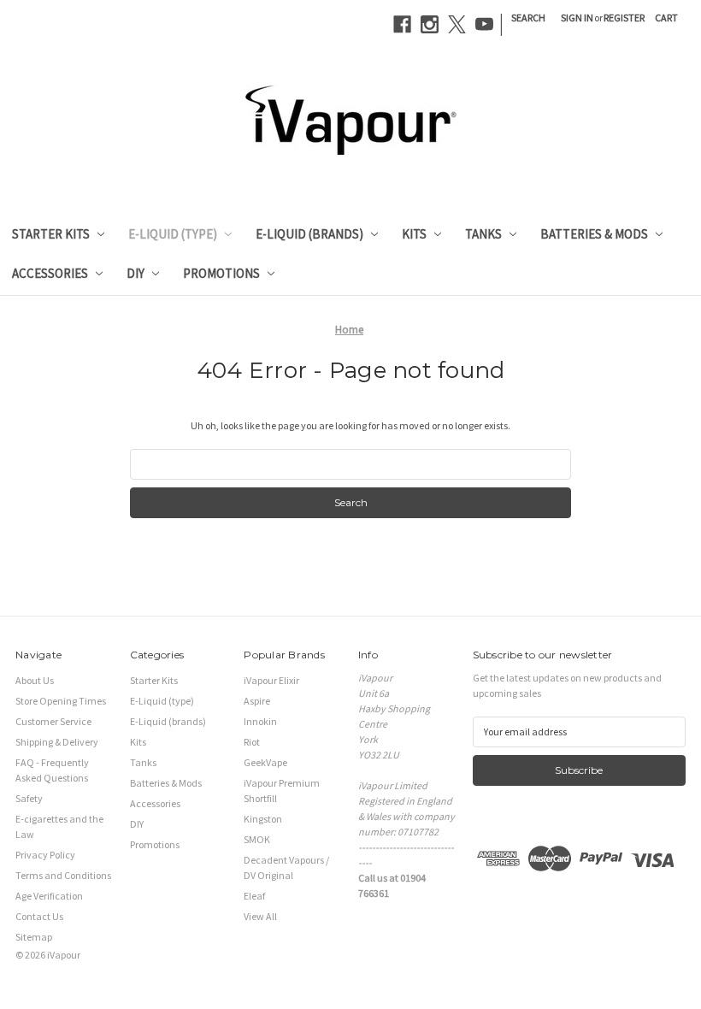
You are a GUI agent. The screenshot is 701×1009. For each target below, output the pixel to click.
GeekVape (265, 762)
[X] (457, 24)
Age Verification (49, 895)
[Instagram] (430, 24)
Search (528, 17)
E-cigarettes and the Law (59, 826)
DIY (135, 273)
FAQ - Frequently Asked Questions (52, 770)
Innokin (260, 721)
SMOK (257, 839)
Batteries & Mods (594, 234)
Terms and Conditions (63, 875)
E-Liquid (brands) (309, 234)
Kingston (263, 818)
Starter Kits (51, 234)
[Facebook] (402, 24)
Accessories (50, 273)
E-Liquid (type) (172, 234)
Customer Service (53, 721)
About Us (34, 680)
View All (260, 916)
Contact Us (39, 916)
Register (624, 17)
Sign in (577, 17)
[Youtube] (484, 24)
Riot (252, 741)
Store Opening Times (60, 700)
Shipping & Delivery (56, 741)
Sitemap (33, 936)
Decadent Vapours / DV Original (286, 867)
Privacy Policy (45, 854)
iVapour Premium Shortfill (282, 790)
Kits (414, 234)
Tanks (483, 234)
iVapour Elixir (271, 680)
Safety (29, 798)
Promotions (221, 273)
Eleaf (254, 895)
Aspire (257, 700)
